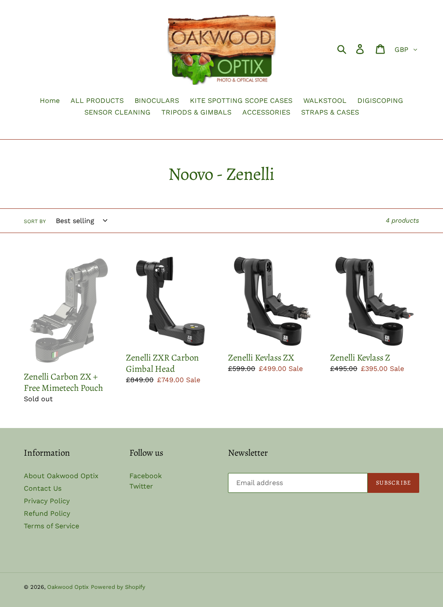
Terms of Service (51, 526)
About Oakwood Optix (61, 476)
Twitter (141, 486)
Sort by (35, 221)
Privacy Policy (47, 501)
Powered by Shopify (118, 587)
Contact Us (42, 488)
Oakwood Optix (68, 587)
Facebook (145, 476)
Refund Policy (47, 513)
